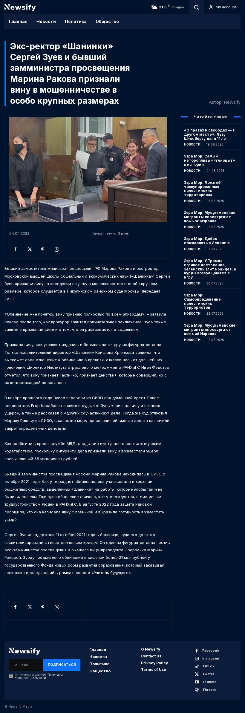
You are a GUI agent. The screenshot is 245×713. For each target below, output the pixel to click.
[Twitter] (29, 249)
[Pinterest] (43, 249)
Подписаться (62, 664)
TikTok (208, 666)
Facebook (210, 650)
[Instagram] (196, 658)
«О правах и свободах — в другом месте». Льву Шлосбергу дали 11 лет (209, 134)
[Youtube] (196, 682)
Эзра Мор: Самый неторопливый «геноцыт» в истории (209, 160)
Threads (209, 690)
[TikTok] (196, 666)
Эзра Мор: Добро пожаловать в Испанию (207, 240)
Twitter (208, 674)
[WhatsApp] (56, 249)
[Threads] (196, 690)
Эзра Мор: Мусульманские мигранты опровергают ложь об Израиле (209, 216)
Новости (192, 144)
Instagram (210, 658)
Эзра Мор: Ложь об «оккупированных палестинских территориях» (202, 188)
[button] (196, 7)
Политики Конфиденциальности (39, 676)
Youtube (209, 682)
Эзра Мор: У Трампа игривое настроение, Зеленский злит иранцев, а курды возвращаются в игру (210, 268)
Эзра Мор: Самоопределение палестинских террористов (202, 301)
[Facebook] (15, 249)
